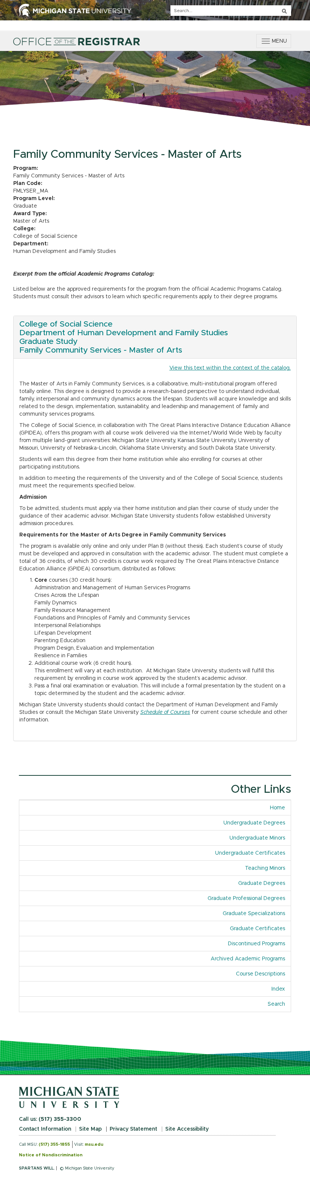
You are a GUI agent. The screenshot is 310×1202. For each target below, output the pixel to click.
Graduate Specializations (254, 913)
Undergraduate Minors (257, 838)
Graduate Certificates (257, 928)
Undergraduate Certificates (250, 853)
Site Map (90, 1129)
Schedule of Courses (165, 712)
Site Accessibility (187, 1129)
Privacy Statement (133, 1129)
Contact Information (45, 1129)
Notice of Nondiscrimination (50, 1155)
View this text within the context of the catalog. (230, 368)
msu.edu (94, 1144)
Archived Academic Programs (248, 959)
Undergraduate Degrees (254, 823)
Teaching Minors (265, 868)
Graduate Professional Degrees (246, 898)
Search (276, 1004)
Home (277, 808)
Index (281, 989)
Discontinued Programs (256, 943)
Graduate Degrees (261, 883)
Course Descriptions (260, 974)
